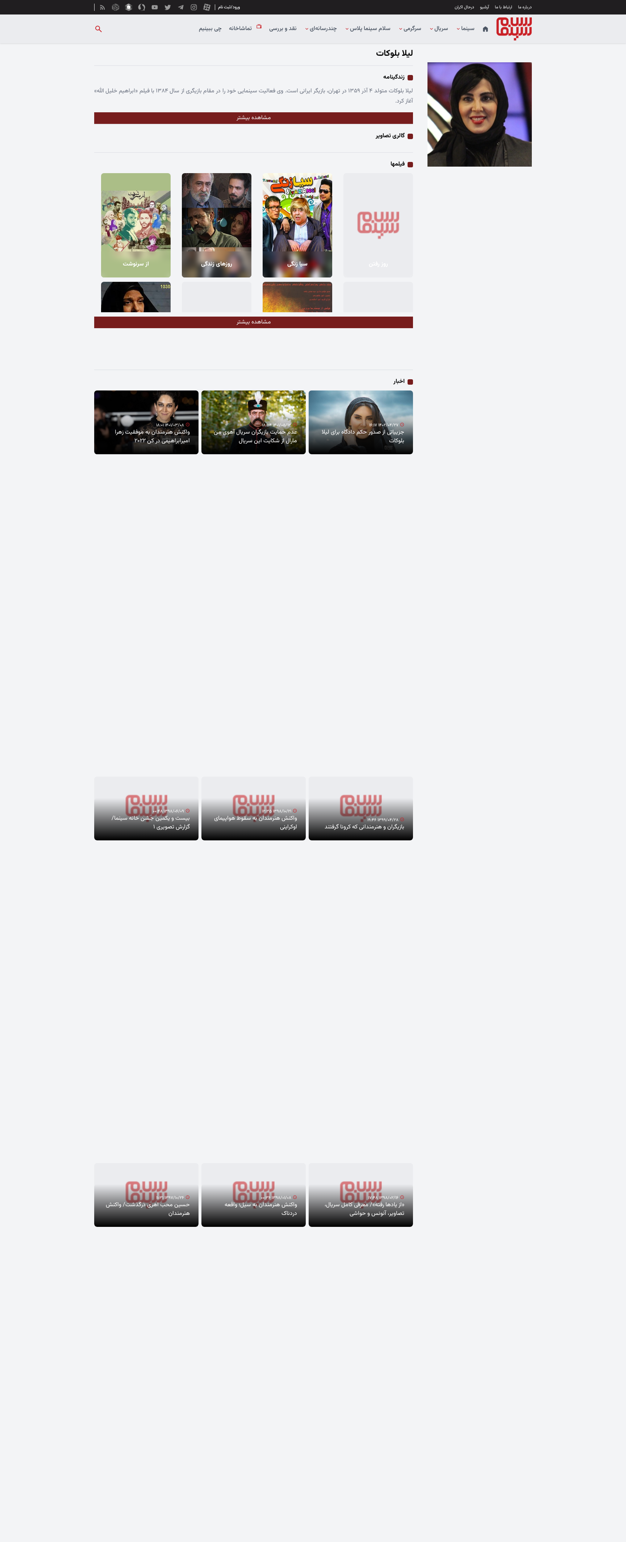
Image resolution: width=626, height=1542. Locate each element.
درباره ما (525, 7)
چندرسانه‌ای (323, 29)
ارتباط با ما (503, 7)
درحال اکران (464, 7)
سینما (468, 29)
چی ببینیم (210, 29)
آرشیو (484, 7)
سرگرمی (412, 29)
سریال (441, 29)
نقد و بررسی (283, 29)
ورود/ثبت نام (229, 7)
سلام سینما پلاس (370, 29)
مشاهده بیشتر (254, 117)
